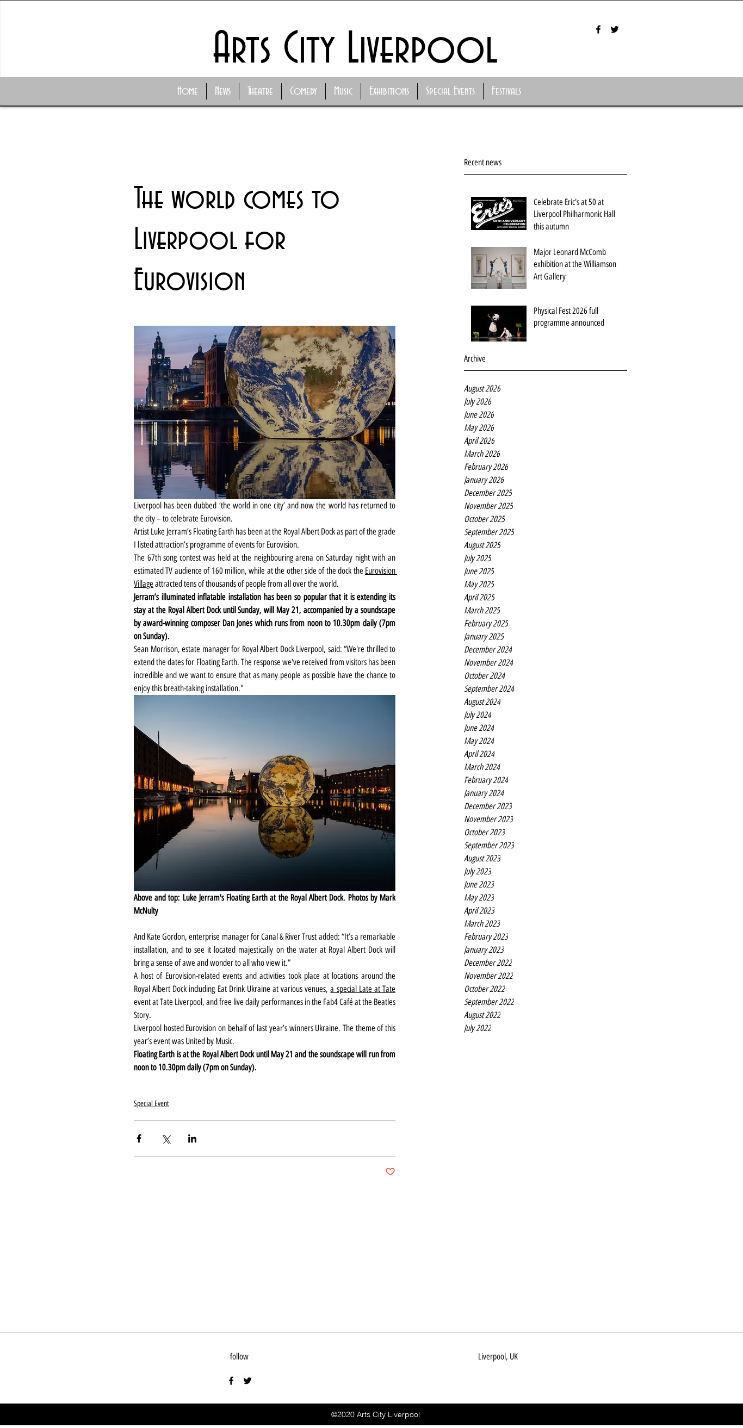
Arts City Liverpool (355, 50)
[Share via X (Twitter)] (165, 1138)
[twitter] (614, 29)
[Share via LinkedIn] (192, 1138)
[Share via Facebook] (139, 1138)
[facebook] (598, 29)
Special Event (151, 1103)
